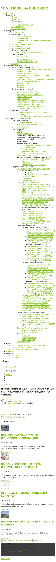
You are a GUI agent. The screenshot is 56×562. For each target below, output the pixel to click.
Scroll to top (5, 559)
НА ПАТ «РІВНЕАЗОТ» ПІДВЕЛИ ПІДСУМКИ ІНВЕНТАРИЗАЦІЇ (21, 465)
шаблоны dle (13, 403)
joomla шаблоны (17, 416)
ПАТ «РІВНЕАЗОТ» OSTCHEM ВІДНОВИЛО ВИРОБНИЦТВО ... (21, 437)
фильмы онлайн (7, 418)
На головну (10, 367)
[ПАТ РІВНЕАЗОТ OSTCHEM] (24, 8)
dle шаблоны (16, 401)
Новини (9, 375)
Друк (8, 384)
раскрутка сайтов (8, 414)
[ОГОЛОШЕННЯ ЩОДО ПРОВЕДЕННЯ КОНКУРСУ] (5, 488)
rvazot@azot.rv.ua (14, 551)
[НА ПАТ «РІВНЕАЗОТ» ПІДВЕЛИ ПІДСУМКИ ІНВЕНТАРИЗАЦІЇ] (5, 460)
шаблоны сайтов (7, 399)
